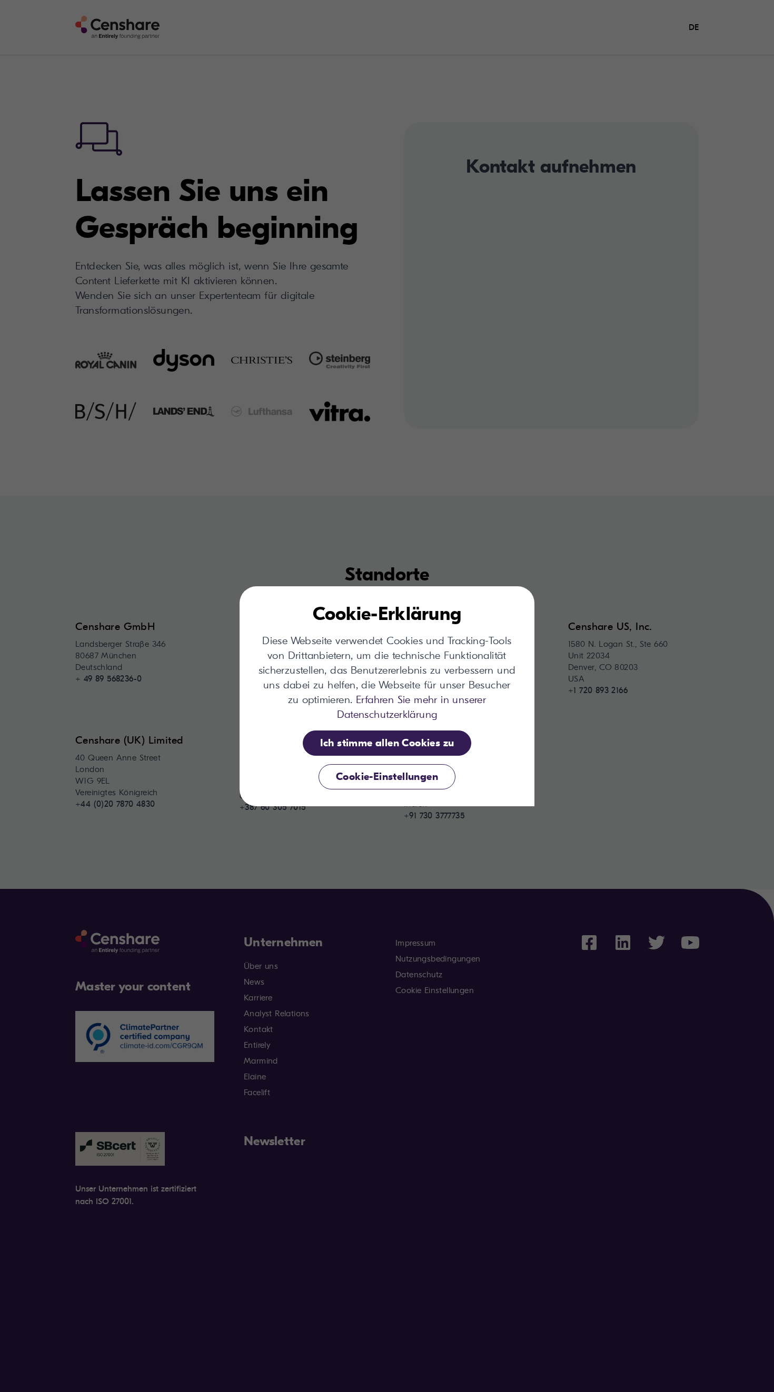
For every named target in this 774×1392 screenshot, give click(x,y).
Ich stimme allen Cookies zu (387, 743)
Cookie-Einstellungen (387, 776)
